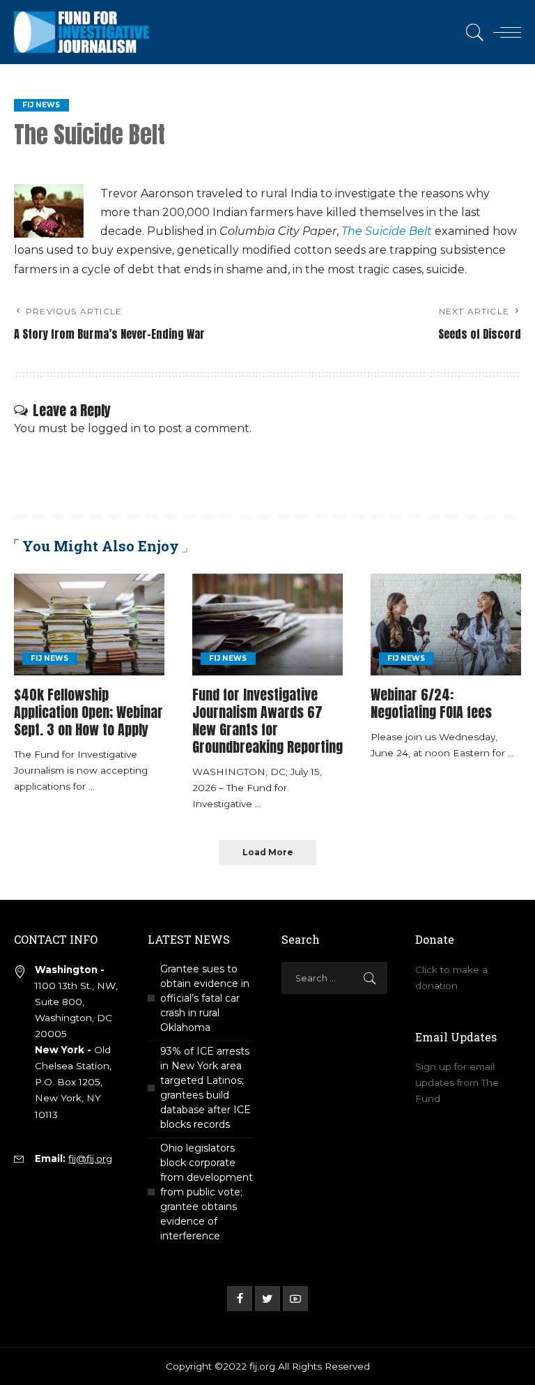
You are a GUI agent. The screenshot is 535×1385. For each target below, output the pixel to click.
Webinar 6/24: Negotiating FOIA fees (431, 703)
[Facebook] (239, 1298)
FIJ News (41, 104)
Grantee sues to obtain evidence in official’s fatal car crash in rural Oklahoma (204, 998)
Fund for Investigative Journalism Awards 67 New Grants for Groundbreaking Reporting (267, 721)
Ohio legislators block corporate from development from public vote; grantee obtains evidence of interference (206, 1192)
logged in (114, 428)
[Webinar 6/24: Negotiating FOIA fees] (446, 624)
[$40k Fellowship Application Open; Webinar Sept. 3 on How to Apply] (89, 624)
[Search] (471, 32)
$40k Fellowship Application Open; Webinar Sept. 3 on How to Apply (88, 712)
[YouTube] (295, 1298)
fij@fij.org (90, 1158)
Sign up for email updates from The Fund (457, 1082)
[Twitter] (267, 1298)
